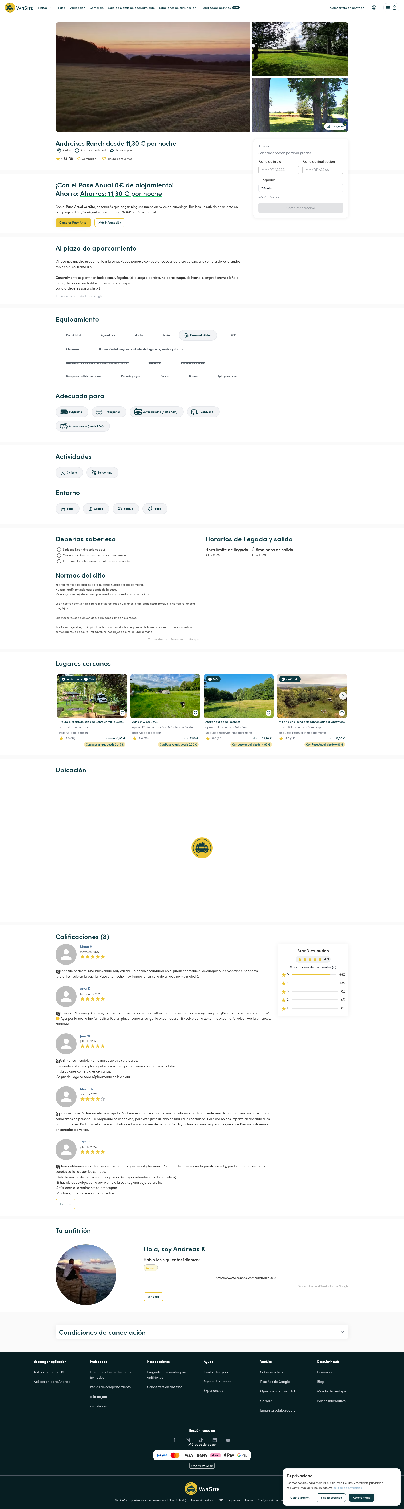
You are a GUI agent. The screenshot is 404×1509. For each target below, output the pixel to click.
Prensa (249, 1500)
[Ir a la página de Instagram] (187, 1439)
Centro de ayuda (216, 1372)
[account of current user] (391, 7)
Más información (109, 222)
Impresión (234, 1500)
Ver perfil (153, 1296)
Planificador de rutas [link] (219, 7)
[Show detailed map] (202, 848)
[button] (374, 7)
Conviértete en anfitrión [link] (347, 7)
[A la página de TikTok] (201, 1439)
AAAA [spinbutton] (280, 169)
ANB (221, 1500)
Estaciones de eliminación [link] (178, 7)
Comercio (324, 1372)
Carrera (266, 1400)
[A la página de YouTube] (228, 1439)
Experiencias (213, 1390)
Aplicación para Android (52, 1381)
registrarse (98, 1406)
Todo (63, 1204)
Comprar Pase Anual (73, 222)
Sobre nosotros (271, 1372)
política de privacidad (348, 1488)
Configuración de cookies (272, 1500)
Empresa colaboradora (278, 1410)
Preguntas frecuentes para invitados (111, 1375)
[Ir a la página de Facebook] (174, 1439)
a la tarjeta (98, 1396)
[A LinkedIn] (214, 1439)
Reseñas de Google (275, 1381)
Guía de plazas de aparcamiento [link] (131, 7)
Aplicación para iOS (49, 1372)
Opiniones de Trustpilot (277, 1391)
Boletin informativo (331, 1400)
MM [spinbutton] (264, 169)
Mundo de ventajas (331, 1391)
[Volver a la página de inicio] (19, 8)
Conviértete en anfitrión (165, 1387)
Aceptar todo (362, 1498)
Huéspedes (266, 179)
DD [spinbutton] (271, 169)
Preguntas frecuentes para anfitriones (167, 1375)
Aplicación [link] (77, 7)
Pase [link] (61, 7)
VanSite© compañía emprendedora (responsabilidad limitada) (150, 1500)
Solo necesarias (331, 1498)
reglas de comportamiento (110, 1387)
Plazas (43, 7)
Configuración (300, 1498)
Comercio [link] (97, 7)
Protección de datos (202, 1500)
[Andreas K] (86, 1274)
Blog (320, 1381)
